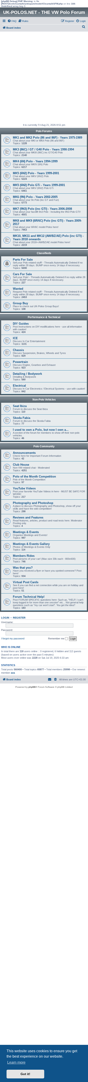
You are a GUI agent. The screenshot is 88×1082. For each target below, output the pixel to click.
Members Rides (24, 555)
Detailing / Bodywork (27, 373)
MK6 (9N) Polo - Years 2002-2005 (35, 197)
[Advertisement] (44, 77)
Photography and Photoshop (33, 503)
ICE (15, 338)
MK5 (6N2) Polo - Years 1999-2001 (36, 173)
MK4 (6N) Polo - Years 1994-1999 (35, 161)
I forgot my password (12, 638)
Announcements (24, 452)
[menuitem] (11, 21)
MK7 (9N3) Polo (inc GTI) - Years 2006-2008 (42, 208)
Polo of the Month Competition (34, 476)
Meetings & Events (26, 532)
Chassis (18, 350)
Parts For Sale (23, 259)
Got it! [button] (25, 1074)
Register (19, 617)
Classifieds (44, 253)
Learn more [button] (16, 1062)
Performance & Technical (44, 317)
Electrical (19, 385)
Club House (21, 464)
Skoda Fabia (21, 418)
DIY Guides (21, 323)
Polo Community (44, 446)
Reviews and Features (28, 517)
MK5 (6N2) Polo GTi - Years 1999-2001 (39, 185)
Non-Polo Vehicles (44, 399)
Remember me (56, 638)
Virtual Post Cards (25, 582)
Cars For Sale (22, 274)
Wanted (18, 288)
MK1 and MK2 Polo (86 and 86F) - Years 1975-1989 (47, 137)
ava (13, 672)
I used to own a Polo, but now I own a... (41, 429)
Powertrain (20, 362)
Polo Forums (44, 131)
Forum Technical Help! (28, 596)
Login (5, 617)
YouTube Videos (24, 488)
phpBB (32, 687)
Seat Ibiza (20, 406)
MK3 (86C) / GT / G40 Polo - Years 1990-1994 (43, 149)
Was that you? (23, 567)
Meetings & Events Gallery (31, 544)
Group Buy (20, 303)
